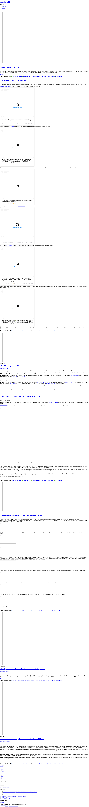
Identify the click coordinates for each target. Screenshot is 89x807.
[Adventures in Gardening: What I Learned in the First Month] (20, 734)
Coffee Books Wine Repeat (74, 375)
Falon (1, 69)
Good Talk (15, 376)
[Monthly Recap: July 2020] (24, 361)
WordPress (6, 806)
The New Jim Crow (21, 376)
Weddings (4, 10)
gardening (12, 126)
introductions (51, 402)
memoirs (56, 402)
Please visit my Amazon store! (5, 787)
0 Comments (7, 69)
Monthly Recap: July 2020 (9, 366)
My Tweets (2, 802)
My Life (3, 82)
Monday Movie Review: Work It (11, 67)
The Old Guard (12, 383)
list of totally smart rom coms (50, 383)
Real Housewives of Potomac (42, 382)
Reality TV (4, 517)
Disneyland (4, 6)
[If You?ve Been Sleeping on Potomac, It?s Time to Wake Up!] (24, 511)
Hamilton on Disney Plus (69, 382)
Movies (3, 8)
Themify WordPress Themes (13, 806)
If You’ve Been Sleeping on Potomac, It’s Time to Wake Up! (21, 515)
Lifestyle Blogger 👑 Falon (12, 123)
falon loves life (3, 805)
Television (8, 517)
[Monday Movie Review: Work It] (19, 63)
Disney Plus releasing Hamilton (5, 86)
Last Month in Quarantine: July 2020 (13, 80)
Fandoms (3, 7)
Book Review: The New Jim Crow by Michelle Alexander (20, 396)
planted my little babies (10, 245)
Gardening (4, 741)
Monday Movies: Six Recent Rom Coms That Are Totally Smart (22, 669)
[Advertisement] (8, 773)
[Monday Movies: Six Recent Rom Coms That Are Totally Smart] (20, 664)
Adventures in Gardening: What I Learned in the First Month (22, 739)
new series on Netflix (21, 206)
